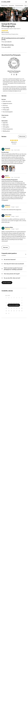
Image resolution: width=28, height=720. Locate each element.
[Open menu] (2, 2)
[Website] (16, 75)
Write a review (22, 136)
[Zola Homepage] (6, 1)
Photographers (11, 5)
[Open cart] (26, 2)
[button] (23, 18)
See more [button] (5, 247)
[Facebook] (11, 75)
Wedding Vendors (4, 5)
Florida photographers (19, 5)
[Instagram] (14, 75)
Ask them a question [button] (7, 282)
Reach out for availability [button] (14, 305)
